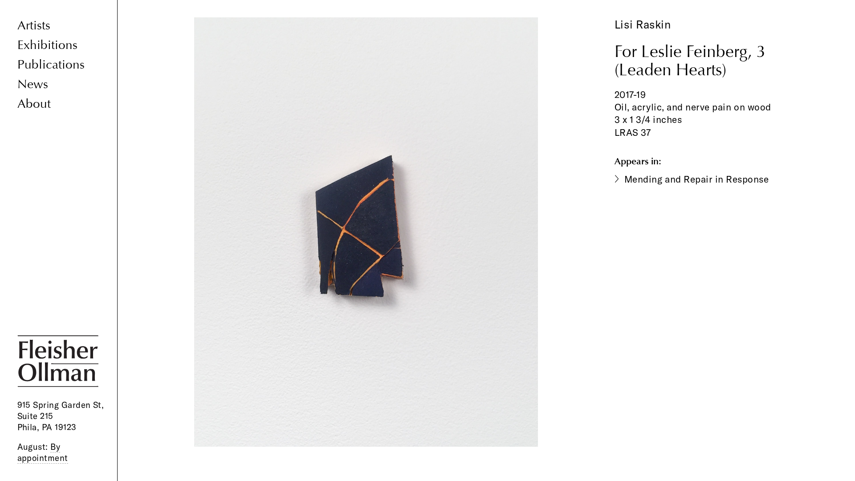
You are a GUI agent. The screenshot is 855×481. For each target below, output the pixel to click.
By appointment (42, 452)
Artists (33, 25)
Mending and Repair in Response (696, 179)
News (32, 84)
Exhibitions (47, 45)
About (34, 104)
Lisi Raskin (643, 24)
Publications (51, 65)
